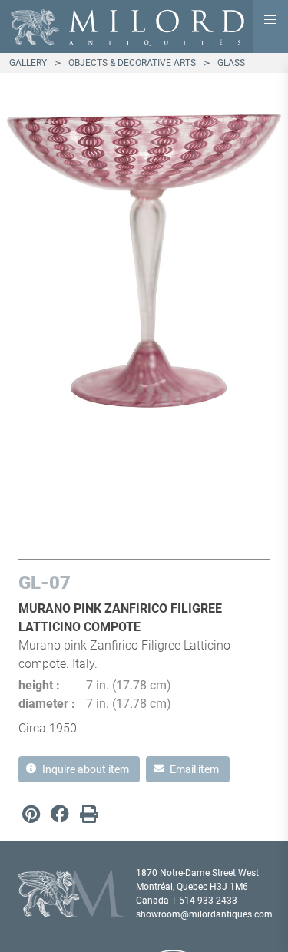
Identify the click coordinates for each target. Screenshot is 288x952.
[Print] (89, 814)
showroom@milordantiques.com (204, 914)
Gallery (28, 63)
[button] (270, 20)
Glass (231, 63)
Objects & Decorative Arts (132, 63)
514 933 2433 (208, 900)
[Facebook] (60, 814)
